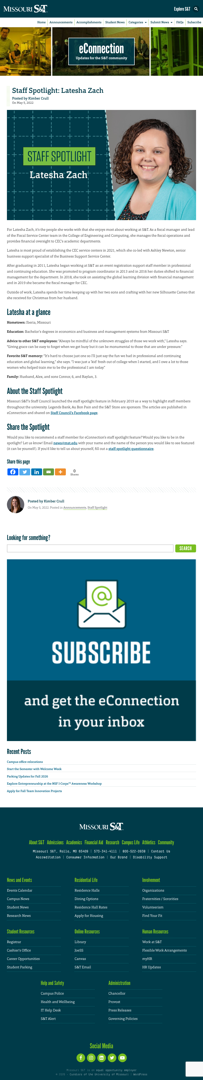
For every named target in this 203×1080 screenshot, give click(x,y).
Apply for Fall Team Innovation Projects (34, 791)
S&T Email (83, 967)
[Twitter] (24, 471)
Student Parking (19, 967)
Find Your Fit (152, 916)
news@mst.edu (65, 443)
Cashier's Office (19, 950)
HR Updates (151, 967)
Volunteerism (153, 907)
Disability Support (150, 857)
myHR (147, 959)
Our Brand (118, 857)
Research (112, 842)
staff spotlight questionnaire (130, 449)
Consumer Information (85, 857)
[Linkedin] (36, 471)
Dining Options (86, 899)
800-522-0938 (134, 851)
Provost (114, 1002)
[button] (196, 8)
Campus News (18, 899)
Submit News (160, 22)
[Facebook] (12, 471)
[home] (34, 8)
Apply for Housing (89, 916)
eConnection (101, 48)
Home (41, 22)
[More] (60, 471)
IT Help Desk (51, 1010)
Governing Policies (123, 1019)
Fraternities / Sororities (160, 899)
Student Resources (20, 931)
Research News (19, 916)
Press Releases (119, 1010)
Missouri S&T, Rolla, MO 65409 (60, 851)
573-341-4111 (105, 851)
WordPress (140, 1074)
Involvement (151, 880)
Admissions (55, 842)
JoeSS (79, 950)
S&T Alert (48, 1019)
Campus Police (52, 993)
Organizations (153, 890)
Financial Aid (94, 842)
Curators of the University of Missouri (99, 1074)
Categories (135, 22)
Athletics (148, 842)
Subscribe (194, 22)
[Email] (48, 471)
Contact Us (160, 851)
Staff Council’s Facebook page (74, 413)
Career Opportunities (23, 959)
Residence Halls (87, 890)
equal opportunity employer (116, 1070)
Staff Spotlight (97, 508)
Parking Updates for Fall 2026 (27, 776)
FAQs (179, 22)
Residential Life (86, 880)
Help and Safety (52, 983)
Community (166, 842)
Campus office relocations (25, 762)
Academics (74, 842)
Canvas (80, 959)
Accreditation (48, 857)
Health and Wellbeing (58, 1002)
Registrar (14, 942)
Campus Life (131, 842)
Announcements (61, 22)
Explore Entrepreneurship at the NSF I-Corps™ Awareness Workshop (54, 784)
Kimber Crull (38, 98)
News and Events (19, 880)
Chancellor (117, 993)
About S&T (36, 842)
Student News (115, 22)
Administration (119, 983)
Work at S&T (152, 942)
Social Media (101, 1046)
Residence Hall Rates (91, 907)
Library (80, 942)
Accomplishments (89, 22)
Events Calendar (19, 890)
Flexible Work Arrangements (164, 950)
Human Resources (155, 931)
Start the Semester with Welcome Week (34, 769)
